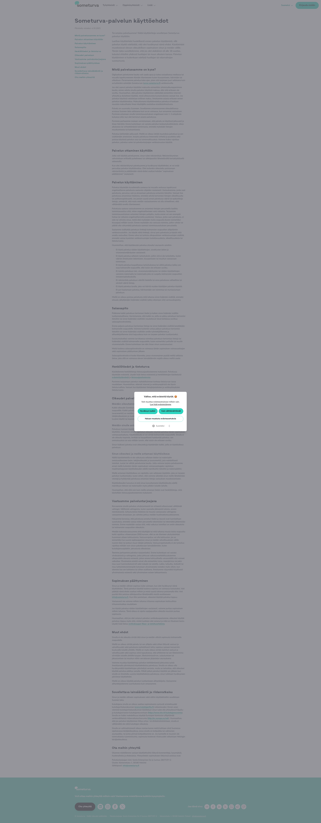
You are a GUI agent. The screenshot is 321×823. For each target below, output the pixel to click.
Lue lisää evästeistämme (160, 404)
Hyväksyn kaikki (147, 411)
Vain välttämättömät (171, 411)
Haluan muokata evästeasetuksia (160, 419)
